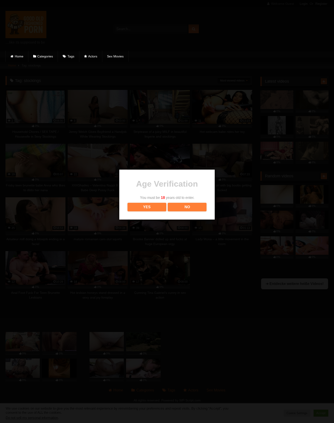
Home (19, 56)
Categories (45, 56)
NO (187, 207)
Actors (92, 56)
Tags (70, 56)
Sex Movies (115, 56)
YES (147, 207)
